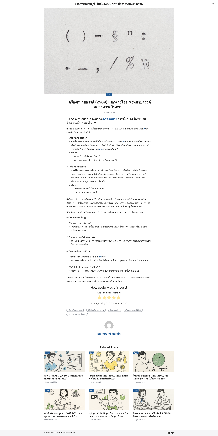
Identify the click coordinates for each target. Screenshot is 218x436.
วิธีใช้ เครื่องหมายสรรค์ (96, 310)
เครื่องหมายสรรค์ (114, 310)
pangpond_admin (109, 333)
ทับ (123, 141)
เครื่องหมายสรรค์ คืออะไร (77, 314)
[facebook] (168, 432)
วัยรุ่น (109, 94)
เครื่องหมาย (109, 119)
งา (144, 129)
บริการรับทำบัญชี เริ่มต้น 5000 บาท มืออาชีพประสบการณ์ (109, 4)
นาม (100, 257)
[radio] (99, 298)
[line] (172, 432)
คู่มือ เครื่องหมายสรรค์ (76, 310)
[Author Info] (109, 329)
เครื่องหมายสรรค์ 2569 (133, 310)
